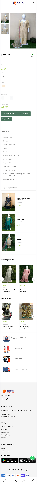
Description (6, 131)
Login (3, 448)
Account (15, 482)
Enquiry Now (6, 119)
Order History (5, 451)
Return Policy (5, 432)
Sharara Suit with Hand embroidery (23, 199)
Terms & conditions (7, 426)
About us (4, 429)
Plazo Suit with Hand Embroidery (9, 290)
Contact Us (4, 438)
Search (5, 482)
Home (24, 482)
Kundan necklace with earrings (8, 327)
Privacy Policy (5, 435)
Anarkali (19, 239)
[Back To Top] (32, 463)
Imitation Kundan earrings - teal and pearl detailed (25, 327)
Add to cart (10, 114)
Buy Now (24, 114)
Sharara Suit (20, 219)
